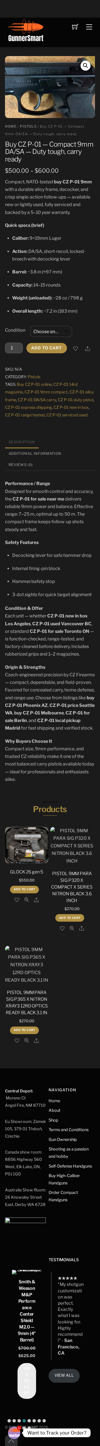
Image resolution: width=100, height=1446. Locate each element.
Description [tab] (22, 442)
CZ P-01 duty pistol (75, 399)
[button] (86, 66)
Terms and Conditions (69, 1129)
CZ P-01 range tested (25, 415)
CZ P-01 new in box (71, 407)
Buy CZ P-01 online (34, 384)
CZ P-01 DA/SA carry (37, 399)
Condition (15, 330)
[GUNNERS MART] (26, 31)
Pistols (28, 126)
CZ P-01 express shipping (28, 407)
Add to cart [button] (25, 889)
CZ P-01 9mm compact (46, 392)
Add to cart (46, 347)
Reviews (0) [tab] (21, 465)
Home (11, 126)
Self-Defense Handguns (70, 1166)
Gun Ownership (63, 1139)
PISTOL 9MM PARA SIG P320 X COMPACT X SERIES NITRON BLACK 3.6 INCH (71, 887)
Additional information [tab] (35, 453)
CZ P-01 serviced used (67, 415)
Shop (53, 1120)
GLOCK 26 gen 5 (26, 872)
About (55, 1110)
